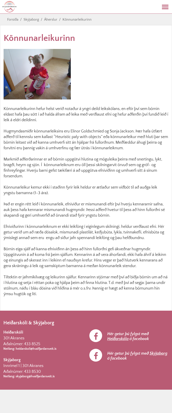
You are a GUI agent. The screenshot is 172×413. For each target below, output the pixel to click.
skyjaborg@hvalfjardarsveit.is (35, 376)
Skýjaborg (31, 20)
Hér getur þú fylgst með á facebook (128, 336)
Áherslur (50, 20)
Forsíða (12, 20)
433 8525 (32, 344)
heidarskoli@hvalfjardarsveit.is (36, 349)
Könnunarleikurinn (77, 20)
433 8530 (32, 371)
